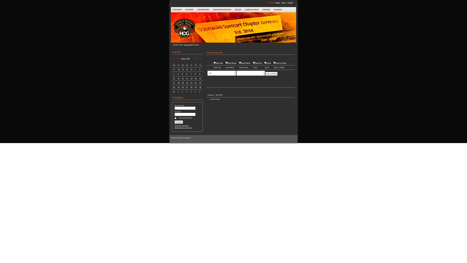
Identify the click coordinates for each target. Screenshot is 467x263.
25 (179, 87)
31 (174, 92)
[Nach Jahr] (218, 63)
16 (200, 78)
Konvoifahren (203, 9)
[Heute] (257, 63)
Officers (266, 9)
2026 (188, 59)
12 (183, 78)
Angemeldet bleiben (185, 118)
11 (178, 78)
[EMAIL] (294, 57)
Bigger (277, 3)
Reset (284, 3)
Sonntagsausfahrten (222, 9)
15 (196, 78)
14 (191, 78)
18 (179, 83)
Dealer (238, 9)
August (183, 59)
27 (187, 87)
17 (174, 83)
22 (196, 83)
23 (200, 83)
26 (183, 87)
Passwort (178, 112)
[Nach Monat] (231, 63)
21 (191, 83)
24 (174, 87)
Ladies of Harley (252, 9)
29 (196, 87)
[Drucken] (292, 57)
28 (191, 87)
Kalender (189, 9)
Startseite (177, 9)
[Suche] (268, 63)
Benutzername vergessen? (184, 128)
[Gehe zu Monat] (280, 63)
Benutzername (179, 105)
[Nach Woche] (244, 63)
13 (187, 78)
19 (183, 83)
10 (174, 78)
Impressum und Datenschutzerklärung (180, 137)
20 (187, 83)
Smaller (290, 3)
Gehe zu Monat (271, 74)
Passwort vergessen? (182, 126)
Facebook (278, 9)
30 (200, 87)
